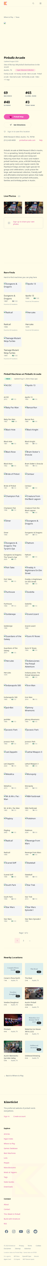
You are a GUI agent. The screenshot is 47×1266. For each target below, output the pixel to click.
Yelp (41, 140)
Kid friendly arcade (28, 77)
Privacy (21, 1246)
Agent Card (7, 1259)
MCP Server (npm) (28, 1259)
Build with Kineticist (12, 1219)
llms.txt (36, 1256)
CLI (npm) (17, 1259)
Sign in (7, 1116)
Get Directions (19, 125)
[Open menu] (40, 3)
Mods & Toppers (10, 1172)
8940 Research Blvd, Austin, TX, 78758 (19, 137)
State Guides (9, 1182)
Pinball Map (19, 117)
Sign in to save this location (19, 131)
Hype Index (8, 1139)
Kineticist (11, 1102)
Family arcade (8, 74)
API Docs (16, 1256)
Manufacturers (10, 1167)
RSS (5, 1223)
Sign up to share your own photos (23, 223)
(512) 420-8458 (10, 140)
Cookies (38, 1246)
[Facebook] (6, 1231)
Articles (7, 1134)
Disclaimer (7, 1249)
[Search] (33, 3)
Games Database (10, 1148)
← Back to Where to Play (13, 1075)
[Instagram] (13, 1231)
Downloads (8, 1187)
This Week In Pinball (12, 1214)
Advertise (27, 1249)
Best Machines (10, 1153)
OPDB (35, 1252)
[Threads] (28, 1231)
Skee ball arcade (15, 77)
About (6, 1204)
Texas (17, 17)
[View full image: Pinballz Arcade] (23, 35)
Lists (5, 1158)
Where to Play (8, 17)
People (6, 1163)
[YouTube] (21, 1231)
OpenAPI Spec (26, 1256)
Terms (30, 1246)
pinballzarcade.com (27, 140)
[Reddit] (35, 1231)
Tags (6, 1177)
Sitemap (17, 1249)
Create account (19, 1116)
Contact (7, 1209)
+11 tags (7, 80)
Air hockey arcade (20, 74)
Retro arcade (31, 74)
